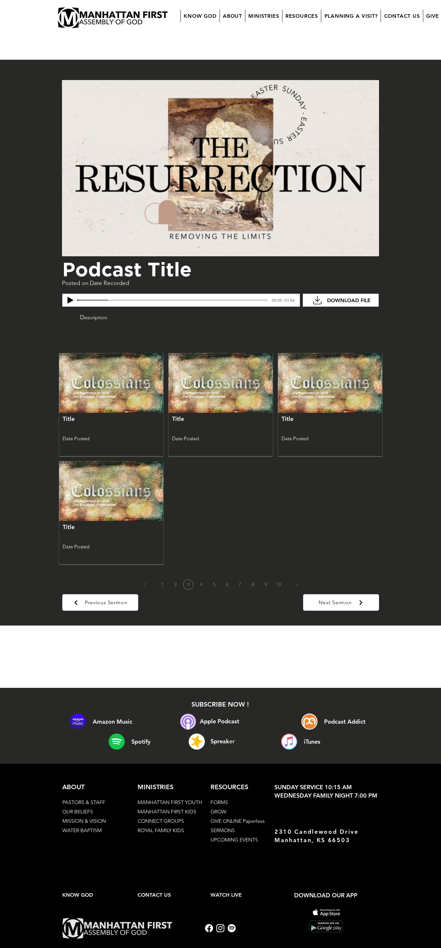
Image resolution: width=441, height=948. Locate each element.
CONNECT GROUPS (161, 821)
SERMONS (222, 830)
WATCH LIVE (226, 895)
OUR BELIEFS (77, 812)
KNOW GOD (77, 895)
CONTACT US (154, 895)
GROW (218, 812)
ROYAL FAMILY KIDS (161, 830)
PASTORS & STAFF (83, 802)
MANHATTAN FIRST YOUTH (170, 802)
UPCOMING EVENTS (234, 840)
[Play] (70, 300)
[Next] (296, 584)
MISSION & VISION (84, 821)
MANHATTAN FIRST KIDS (167, 812)
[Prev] (144, 584)
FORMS (219, 802)
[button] (232, 16)
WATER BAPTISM (82, 830)
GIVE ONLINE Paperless (237, 821)
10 (278, 584)
